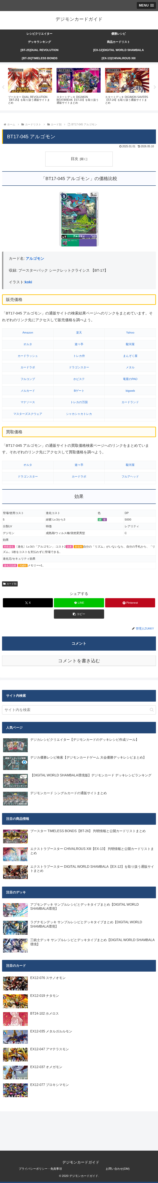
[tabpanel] (30, 87)
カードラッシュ (28, 355)
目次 (74, 159)
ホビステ (79, 379)
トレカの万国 (79, 402)
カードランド (130, 402)
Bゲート (79, 390)
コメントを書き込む (79, 660)
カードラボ (28, 367)
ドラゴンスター (79, 367)
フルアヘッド (130, 476)
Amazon (27, 332)
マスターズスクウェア (27, 413)
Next (155, 87)
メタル (130, 367)
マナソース (28, 402)
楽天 (79, 332)
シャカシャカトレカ (79, 413)
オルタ (27, 344)
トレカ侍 (79, 355)
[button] (79, 614)
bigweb (130, 390)
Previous (3, 87)
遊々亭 (79, 344)
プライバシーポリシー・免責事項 (40, 1168)
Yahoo (130, 332)
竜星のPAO (130, 379)
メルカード (28, 390)
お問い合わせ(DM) (118, 1168)
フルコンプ (28, 379)
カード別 (11, 583)
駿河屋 (130, 344)
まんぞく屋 (130, 355)
